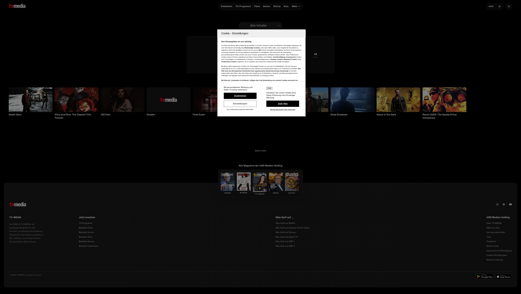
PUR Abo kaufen (282, 104)
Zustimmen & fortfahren (240, 96)
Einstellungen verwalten (240, 104)
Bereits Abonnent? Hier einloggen (282, 110)
